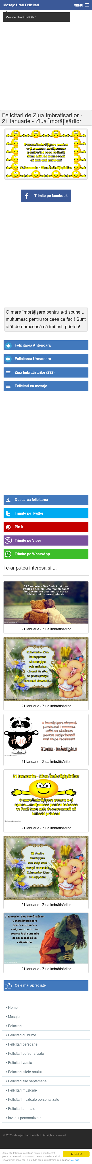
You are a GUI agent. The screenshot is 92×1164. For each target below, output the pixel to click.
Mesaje (13, 1016)
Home (12, 1007)
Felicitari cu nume (21, 1034)
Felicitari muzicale (22, 1090)
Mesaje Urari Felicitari (21, 4)
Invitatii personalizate (24, 1117)
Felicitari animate (21, 1108)
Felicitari (14, 1025)
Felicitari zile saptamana (27, 1080)
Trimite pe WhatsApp (32, 554)
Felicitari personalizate (25, 1053)
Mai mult (75, 1160)
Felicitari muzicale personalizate (33, 1099)
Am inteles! (76, 1154)
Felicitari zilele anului (24, 1071)
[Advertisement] (46, 59)
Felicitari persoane (22, 1044)
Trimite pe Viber (28, 540)
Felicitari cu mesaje (31, 386)
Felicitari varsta (19, 1062)
